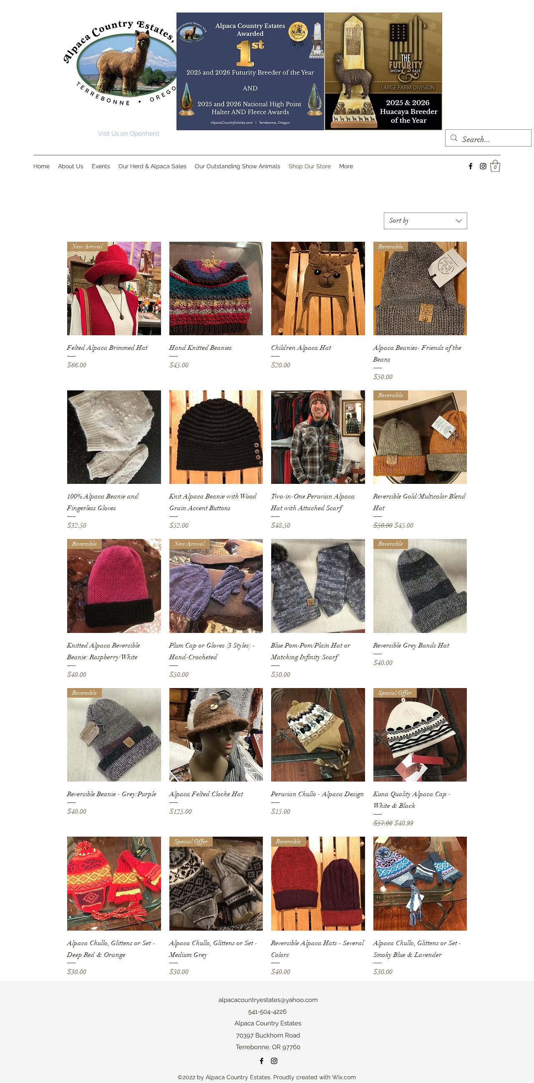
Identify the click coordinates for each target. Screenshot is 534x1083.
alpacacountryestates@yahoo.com (268, 1000)
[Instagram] (483, 166)
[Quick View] (216, 289)
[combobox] (425, 221)
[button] (495, 166)
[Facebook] (470, 166)
